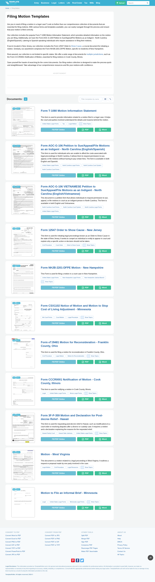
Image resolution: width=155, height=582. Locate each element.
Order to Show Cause (73, 245)
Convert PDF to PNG (52, 539)
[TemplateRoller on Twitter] (82, 560)
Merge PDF (85, 539)
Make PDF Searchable (89, 551)
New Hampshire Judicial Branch (94, 277)
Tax (85, 3)
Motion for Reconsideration (76, 356)
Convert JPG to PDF (12, 554)
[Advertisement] (59, 81)
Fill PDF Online (58, 130)
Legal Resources (73, 467)
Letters (62, 3)
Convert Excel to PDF (13, 539)
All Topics (120, 554)
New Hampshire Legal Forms (72, 277)
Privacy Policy (122, 545)
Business (45, 3)
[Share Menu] (150, 557)
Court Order (59, 245)
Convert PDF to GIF (52, 542)
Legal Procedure (73, 317)
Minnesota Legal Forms (77, 502)
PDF (87, 130)
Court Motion (60, 317)
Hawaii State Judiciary (65, 433)
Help (119, 539)
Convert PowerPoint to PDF (15, 551)
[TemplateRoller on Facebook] (77, 560)
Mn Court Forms (47, 317)
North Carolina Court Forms (50, 169)
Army (36, 3)
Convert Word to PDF (13, 535)
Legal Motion (73, 124)
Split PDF (84, 535)
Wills (92, 3)
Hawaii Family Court (48, 433)
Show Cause (76, 46)
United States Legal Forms (50, 124)
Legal (54, 3)
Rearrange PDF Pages (89, 548)
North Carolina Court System (92, 165)
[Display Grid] (105, 99)
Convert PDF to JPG (52, 535)
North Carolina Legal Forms (71, 165)
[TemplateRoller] (12, 3)
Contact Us (121, 551)
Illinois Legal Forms (76, 393)
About (119, 535)
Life (68, 3)
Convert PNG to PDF (12, 542)
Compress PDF (86, 545)
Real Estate (77, 3)
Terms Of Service (123, 548)
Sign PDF (84, 542)
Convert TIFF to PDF (13, 548)
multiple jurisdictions (95, 54)
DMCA (119, 542)
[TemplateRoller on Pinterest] (73, 560)
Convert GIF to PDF (12, 545)
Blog (98, 3)
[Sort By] (110, 99)
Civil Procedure (47, 245)
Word (104, 130)
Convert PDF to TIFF (52, 545)
